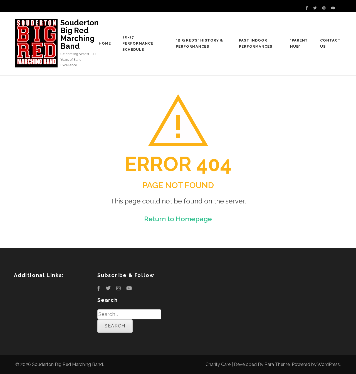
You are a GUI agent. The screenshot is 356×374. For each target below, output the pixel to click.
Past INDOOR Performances (255, 43)
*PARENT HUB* (299, 43)
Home (105, 43)
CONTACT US (330, 43)
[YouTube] (333, 8)
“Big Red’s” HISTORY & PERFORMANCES (199, 43)
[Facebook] (307, 8)
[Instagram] (323, 8)
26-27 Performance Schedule (137, 43)
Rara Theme (277, 364)
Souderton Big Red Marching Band (79, 34)
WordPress (328, 364)
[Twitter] (315, 8)
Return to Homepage (178, 219)
